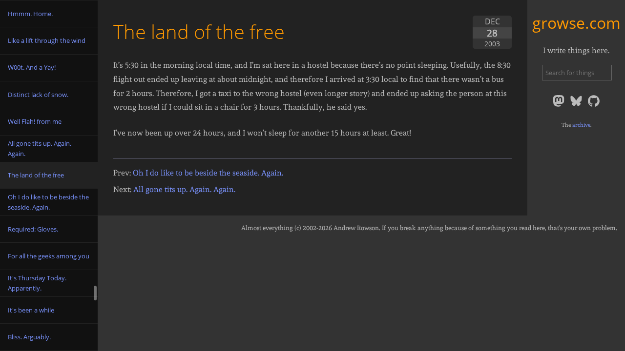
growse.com (576, 22)
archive (581, 124)
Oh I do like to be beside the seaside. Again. (208, 172)
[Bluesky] (577, 106)
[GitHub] (594, 106)
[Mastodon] (559, 106)
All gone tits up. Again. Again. (184, 189)
